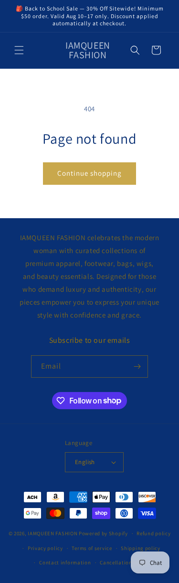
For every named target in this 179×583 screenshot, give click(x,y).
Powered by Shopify (103, 533)
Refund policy (153, 533)
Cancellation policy (124, 562)
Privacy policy (45, 548)
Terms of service (92, 548)
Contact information (65, 562)
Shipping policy (140, 548)
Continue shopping (89, 173)
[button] (19, 50)
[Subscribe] (136, 366)
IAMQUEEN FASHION (53, 533)
